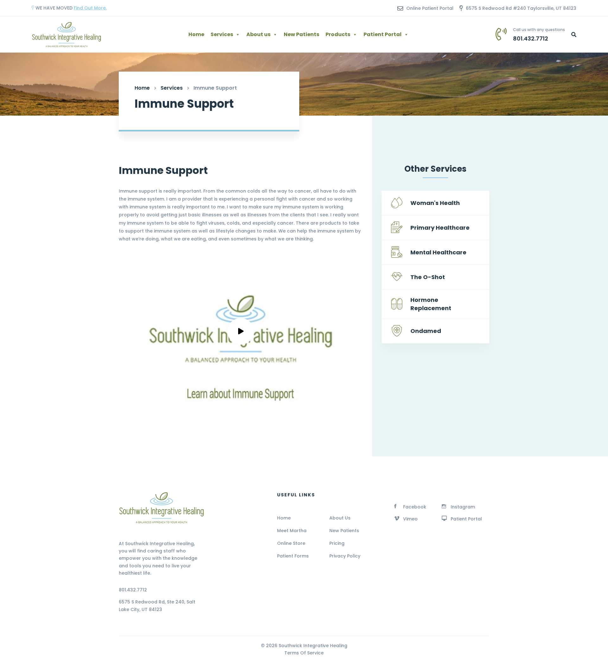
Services (222, 34)
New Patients (301, 34)
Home (196, 34)
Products (338, 34)
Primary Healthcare (440, 228)
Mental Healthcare (438, 252)
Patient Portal (383, 34)
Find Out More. (90, 8)
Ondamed (425, 331)
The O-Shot (427, 277)
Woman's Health (435, 203)
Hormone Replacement (430, 304)
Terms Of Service (304, 653)
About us (258, 34)
